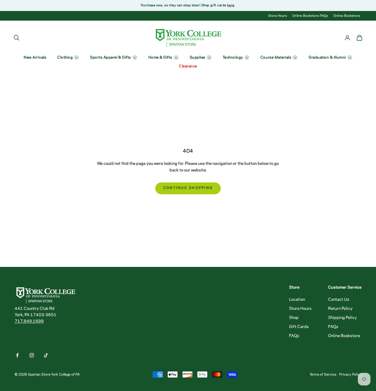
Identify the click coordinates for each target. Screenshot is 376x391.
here (230, 5)
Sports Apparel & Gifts (110, 57)
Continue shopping (188, 188)
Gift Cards (299, 327)
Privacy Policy (350, 374)
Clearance (188, 66)
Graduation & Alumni (327, 57)
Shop (294, 318)
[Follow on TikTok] (46, 355)
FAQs (294, 336)
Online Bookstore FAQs (310, 15)
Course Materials (275, 57)
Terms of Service (323, 374)
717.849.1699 (29, 321)
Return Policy (340, 309)
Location (297, 300)
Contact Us (338, 300)
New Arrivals (35, 57)
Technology (233, 57)
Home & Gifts (160, 57)
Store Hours (277, 15)
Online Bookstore (346, 15)
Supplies (197, 57)
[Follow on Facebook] (17, 355)
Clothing (65, 57)
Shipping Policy (342, 318)
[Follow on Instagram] (31, 355)
